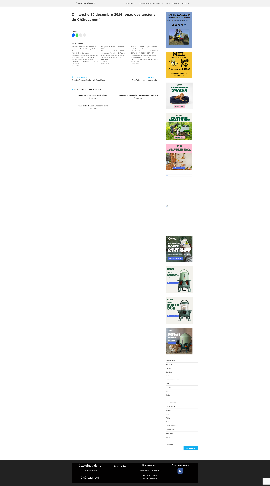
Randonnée (169, 433)
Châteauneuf (90, 477)
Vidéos (168, 437)
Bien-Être (169, 372)
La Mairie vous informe (173, 399)
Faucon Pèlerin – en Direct (150, 3)
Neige (167, 414)
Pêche (168, 418)
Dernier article (120, 466)
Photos (168, 422)
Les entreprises (170, 406)
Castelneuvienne (171, 376)
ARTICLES (130, 3)
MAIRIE (185, 3)
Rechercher (169, 445)
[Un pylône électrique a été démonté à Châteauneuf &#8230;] (116, 55)
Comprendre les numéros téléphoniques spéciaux (138, 95)
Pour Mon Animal (171, 426)
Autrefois (168, 368)
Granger (168, 387)
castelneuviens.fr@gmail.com (150, 470)
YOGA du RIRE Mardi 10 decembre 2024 (93, 106)
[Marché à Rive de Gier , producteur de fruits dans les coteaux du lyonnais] (146, 55)
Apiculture (169, 364)
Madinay (168, 410)
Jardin (168, 395)
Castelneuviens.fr (85, 3)
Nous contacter (150, 465)
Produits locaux (171, 429)
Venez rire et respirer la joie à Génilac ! (93, 95)
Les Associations (171, 403)
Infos (167, 391)
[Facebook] (180, 471)
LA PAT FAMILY (172, 3)
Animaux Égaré (170, 360)
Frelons (168, 383)
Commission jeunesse (173, 380)
